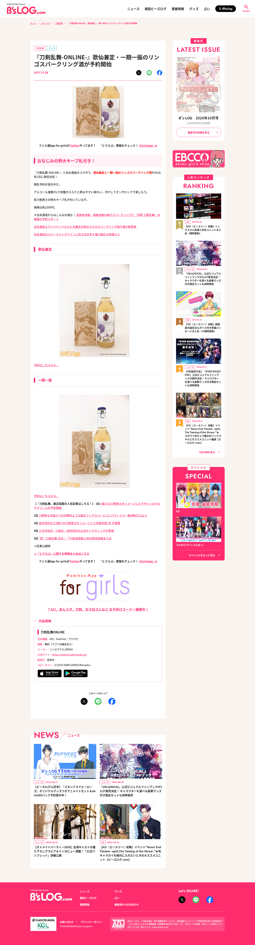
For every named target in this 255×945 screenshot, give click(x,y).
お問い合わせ (66, 921)
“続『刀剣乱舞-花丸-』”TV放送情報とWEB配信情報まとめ (75, 538)
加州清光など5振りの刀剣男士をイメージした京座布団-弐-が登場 (79, 523)
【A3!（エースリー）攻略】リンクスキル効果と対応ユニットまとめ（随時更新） (203, 230)
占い (207, 8)
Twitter (74, 145)
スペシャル (45, 23)
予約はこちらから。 (46, 365)
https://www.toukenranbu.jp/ (69, 654)
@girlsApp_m (148, 145)
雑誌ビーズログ (155, 8)
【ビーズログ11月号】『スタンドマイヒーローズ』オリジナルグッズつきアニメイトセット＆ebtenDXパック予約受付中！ (64, 791)
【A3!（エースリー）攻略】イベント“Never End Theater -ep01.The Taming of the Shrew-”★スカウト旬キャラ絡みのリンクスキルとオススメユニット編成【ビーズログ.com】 (203, 434)
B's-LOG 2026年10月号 (199, 117)
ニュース (133, 8)
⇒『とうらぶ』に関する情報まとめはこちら (61, 553)
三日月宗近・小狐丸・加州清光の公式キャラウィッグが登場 (76, 531)
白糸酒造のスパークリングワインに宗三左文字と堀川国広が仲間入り (77, 234)
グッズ (194, 8)
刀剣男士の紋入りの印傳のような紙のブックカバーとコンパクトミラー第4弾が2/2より (93, 515)
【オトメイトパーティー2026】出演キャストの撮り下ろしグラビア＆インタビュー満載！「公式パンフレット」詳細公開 (64, 851)
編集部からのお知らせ (126, 904)
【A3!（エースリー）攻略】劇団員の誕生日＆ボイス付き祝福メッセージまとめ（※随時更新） (203, 327)
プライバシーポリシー (91, 921)
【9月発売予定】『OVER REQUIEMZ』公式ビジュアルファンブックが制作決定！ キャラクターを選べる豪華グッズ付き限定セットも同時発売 (203, 378)
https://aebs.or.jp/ (160, 927)
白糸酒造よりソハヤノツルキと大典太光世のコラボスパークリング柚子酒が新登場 (85, 227)
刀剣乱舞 (59, 23)
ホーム (33, 23)
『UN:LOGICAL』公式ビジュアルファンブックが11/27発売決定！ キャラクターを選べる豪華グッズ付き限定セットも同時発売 (131, 791)
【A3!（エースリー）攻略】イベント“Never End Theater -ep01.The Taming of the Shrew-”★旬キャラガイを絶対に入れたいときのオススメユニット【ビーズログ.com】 (130, 853)
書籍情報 (178, 8)
